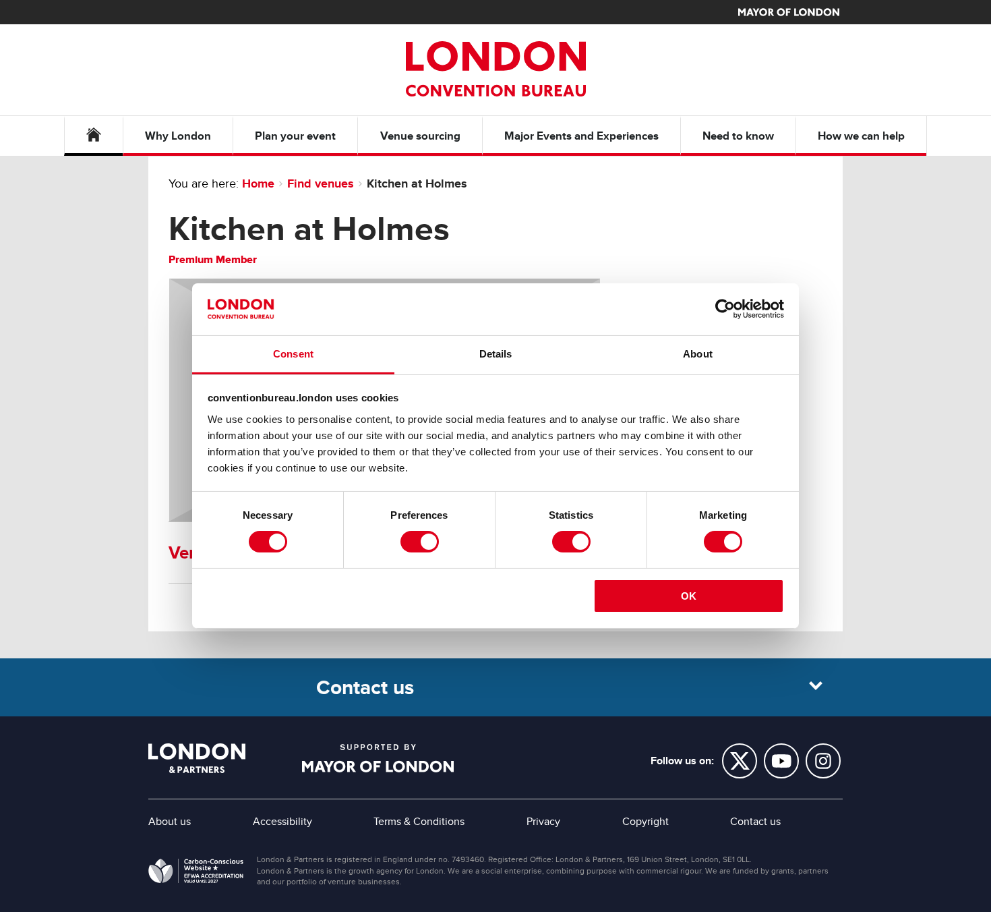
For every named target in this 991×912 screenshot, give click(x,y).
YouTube (781, 760)
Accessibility (282, 821)
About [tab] (698, 354)
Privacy (543, 821)
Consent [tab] (293, 354)
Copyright (645, 821)
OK (688, 596)
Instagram (823, 760)
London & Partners (196, 758)
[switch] (419, 541)
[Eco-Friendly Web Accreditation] (195, 873)
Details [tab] (495, 354)
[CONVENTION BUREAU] (495, 68)
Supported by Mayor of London (378, 758)
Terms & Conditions (418, 821)
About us (169, 821)
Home (258, 183)
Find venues (320, 183)
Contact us (755, 821)
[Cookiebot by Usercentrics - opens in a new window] (725, 309)
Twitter (739, 760)
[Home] (94, 136)
